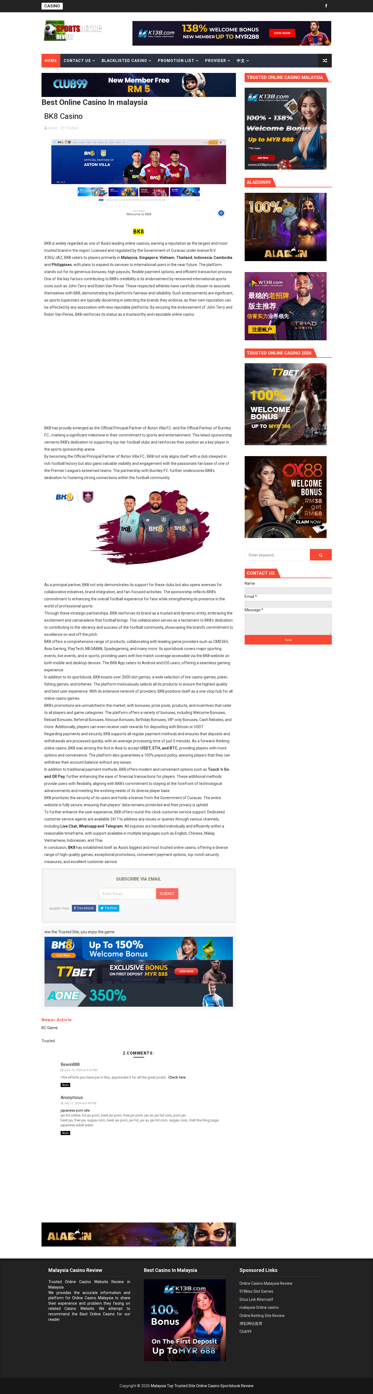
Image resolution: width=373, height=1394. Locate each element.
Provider (215, 60)
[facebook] (326, 6)
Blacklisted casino (124, 60)
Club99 (245, 1331)
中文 (241, 60)
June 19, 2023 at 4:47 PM (80, 1070)
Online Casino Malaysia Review (265, 1283)
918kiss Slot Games (256, 1291)
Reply (65, 1084)
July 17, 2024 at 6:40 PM (80, 1103)
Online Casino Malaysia (92, 1298)
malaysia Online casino (259, 1307)
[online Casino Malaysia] (286, 128)
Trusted (72, 128)
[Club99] (139, 84)
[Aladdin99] (139, 1234)
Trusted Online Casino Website (78, 1282)
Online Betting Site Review (262, 1315)
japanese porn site (75, 1110)
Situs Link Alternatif (256, 1299)
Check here (177, 1077)
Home (51, 60)
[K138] (231, 33)
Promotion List (176, 60)
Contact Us (77, 60)
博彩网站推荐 (250, 1323)
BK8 (138, 231)
